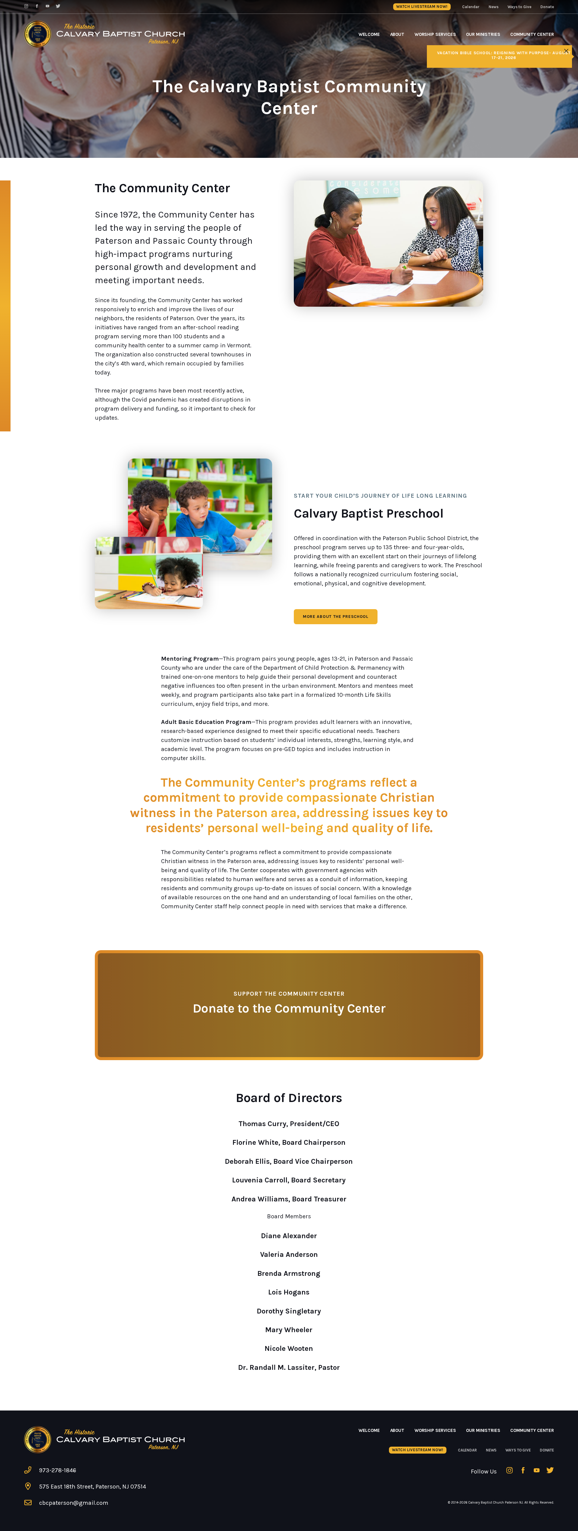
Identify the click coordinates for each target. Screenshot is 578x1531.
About (397, 34)
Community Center (532, 34)
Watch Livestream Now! (422, 6)
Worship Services (435, 34)
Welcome (369, 34)
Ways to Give (519, 7)
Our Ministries (483, 34)
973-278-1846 (57, 1470)
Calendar (471, 7)
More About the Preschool (335, 616)
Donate (547, 7)
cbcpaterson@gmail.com (73, 1502)
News (494, 7)
